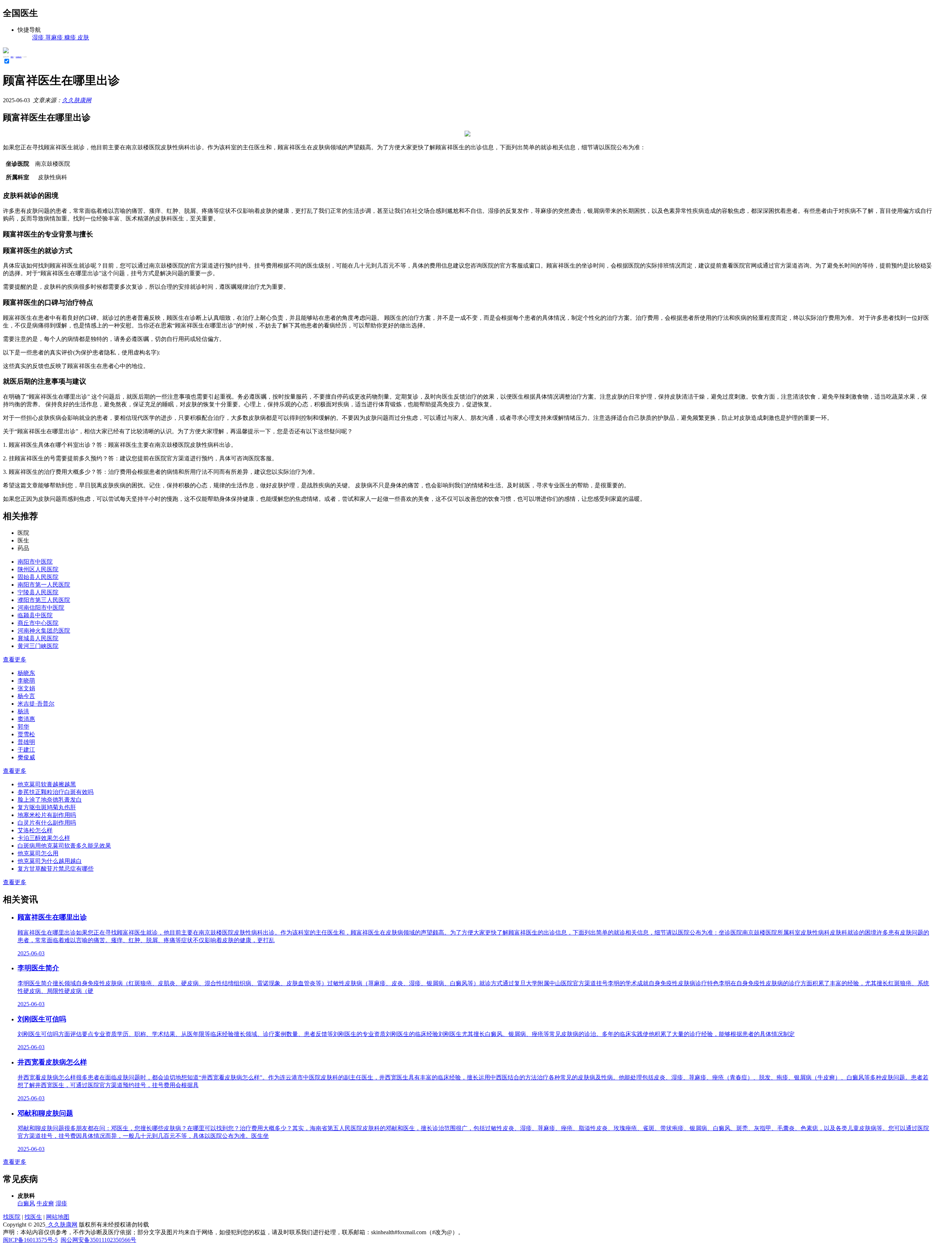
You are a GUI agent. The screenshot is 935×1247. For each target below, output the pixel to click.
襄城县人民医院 (38, 638)
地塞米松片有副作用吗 (47, 815)
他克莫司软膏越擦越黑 (47, 784)
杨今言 (26, 696)
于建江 (26, 750)
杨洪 (23, 711)
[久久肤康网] (6, 51)
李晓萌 (26, 681)
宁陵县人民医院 (38, 592)
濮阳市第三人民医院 (44, 600)
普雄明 (26, 742)
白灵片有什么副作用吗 (47, 823)
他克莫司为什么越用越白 (50, 861)
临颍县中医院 (35, 615)
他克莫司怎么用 (38, 853)
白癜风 (26, 1203)
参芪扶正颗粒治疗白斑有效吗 (56, 792)
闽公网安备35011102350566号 (98, 1240)
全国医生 (19, 57)
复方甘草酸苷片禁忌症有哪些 (56, 869)
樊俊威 (26, 757)
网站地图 (57, 1217)
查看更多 (14, 659)
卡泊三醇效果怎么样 (44, 838)
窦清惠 (26, 719)
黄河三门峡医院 (38, 646)
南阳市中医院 (35, 562)
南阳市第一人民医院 (44, 585)
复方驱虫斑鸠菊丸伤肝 (47, 807)
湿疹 (61, 1203)
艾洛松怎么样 (35, 830)
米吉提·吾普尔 (36, 704)
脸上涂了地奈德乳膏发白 (50, 800)
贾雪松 (26, 734)
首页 (12, 57)
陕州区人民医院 (38, 569)
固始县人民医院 (38, 577)
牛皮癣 (45, 1203)
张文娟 (26, 688)
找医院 (11, 1217)
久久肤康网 (76, 100)
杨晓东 (26, 673)
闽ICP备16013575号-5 (30, 1240)
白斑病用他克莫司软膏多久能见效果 (64, 846)
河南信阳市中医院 (41, 608)
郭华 (23, 727)
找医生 (33, 1217)
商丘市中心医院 (38, 623)
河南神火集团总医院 (44, 631)
